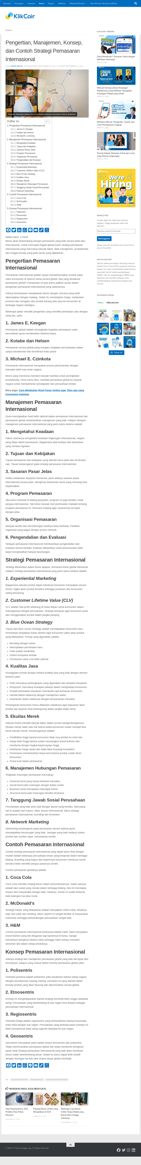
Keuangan (19, 3)
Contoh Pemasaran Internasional (25, 194)
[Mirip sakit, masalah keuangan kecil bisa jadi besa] (129, 342)
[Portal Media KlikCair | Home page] (20, 15)
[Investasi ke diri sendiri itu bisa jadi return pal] (103, 329)
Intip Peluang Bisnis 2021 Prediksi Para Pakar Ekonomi (17, 1112)
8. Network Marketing (24, 191)
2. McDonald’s (20, 201)
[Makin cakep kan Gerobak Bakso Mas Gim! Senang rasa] (129, 315)
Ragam (51, 3)
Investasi (31, 3)
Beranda (7, 3)
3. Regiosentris (21, 219)
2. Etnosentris (20, 215)
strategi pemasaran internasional (56, 1079)
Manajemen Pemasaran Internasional (27, 139)
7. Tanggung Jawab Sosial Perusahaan (31, 187)
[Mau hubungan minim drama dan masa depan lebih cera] (103, 315)
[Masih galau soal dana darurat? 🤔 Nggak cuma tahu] (103, 342)
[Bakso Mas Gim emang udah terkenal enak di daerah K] (129, 329)
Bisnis (41, 3)
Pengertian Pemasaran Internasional (27, 125)
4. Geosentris (20, 222)
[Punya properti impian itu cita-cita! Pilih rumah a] (116, 329)
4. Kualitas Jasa (21, 177)
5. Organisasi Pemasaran (25, 157)
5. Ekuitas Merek (22, 181)
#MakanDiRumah (77, 3)
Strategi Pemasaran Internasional (25, 163)
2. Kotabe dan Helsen (24, 132)
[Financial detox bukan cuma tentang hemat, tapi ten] (116, 315)
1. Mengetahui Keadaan (25, 143)
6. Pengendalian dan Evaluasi (27, 160)
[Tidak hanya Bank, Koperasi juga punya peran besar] (116, 342)
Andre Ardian (16, 66)
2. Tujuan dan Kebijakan (25, 146)
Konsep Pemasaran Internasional (25, 208)
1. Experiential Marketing (25, 167)
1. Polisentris (20, 212)
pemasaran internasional (19, 1079)
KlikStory (62, 3)
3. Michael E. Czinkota (24, 136)
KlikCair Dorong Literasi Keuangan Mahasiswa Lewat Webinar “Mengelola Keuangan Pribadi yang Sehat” (114, 91)
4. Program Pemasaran (24, 153)
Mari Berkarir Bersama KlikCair (103, 3)
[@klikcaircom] (119, 1150)
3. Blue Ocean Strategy (24, 174)
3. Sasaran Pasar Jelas (24, 150)
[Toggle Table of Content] (46, 121)
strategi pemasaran (36, 1079)
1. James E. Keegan (23, 129)
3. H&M (17, 205)
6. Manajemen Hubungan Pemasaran (31, 184)
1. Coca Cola (20, 198)
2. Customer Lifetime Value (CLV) (29, 170)
